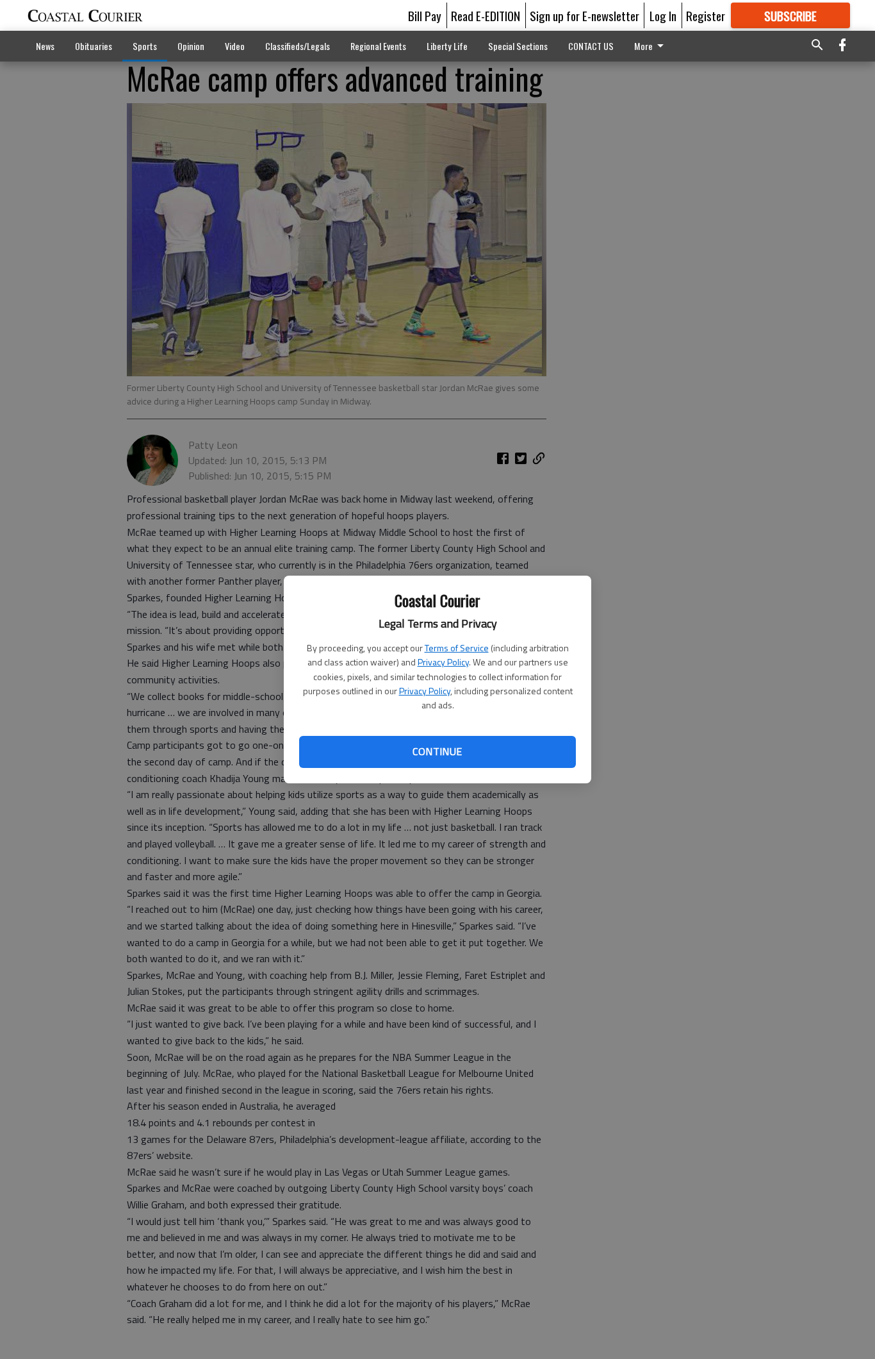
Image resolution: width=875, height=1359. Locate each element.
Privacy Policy (443, 662)
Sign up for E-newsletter (584, 15)
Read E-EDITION (485, 15)
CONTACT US (591, 46)
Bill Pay (424, 15)
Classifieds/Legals (297, 46)
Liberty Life (447, 46)
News (45, 46)
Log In (663, 15)
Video (235, 46)
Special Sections (518, 46)
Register (705, 15)
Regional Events (378, 46)
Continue (437, 751)
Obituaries (93, 46)
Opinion (190, 46)
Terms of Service (457, 647)
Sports (145, 46)
